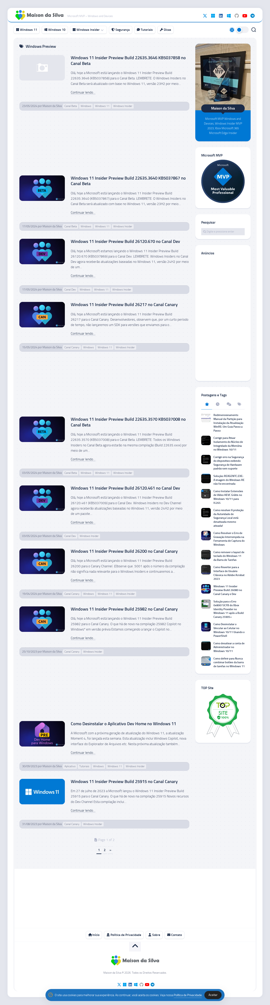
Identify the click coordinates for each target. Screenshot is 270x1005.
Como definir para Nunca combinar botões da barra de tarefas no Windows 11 (229, 662)
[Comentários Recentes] (228, 404)
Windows (86, 106)
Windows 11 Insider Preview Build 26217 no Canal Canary (124, 304)
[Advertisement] (104, 146)
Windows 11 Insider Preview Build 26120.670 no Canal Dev (125, 241)
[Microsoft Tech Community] (213, 16)
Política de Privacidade (125, 935)
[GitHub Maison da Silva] (236, 16)
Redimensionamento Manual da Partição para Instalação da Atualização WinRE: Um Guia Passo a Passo (228, 422)
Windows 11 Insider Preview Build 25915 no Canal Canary (124, 781)
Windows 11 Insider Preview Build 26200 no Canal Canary (124, 551)
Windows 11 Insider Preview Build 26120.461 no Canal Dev (125, 488)
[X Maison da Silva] (205, 16)
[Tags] (239, 404)
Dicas (167, 30)
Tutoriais (146, 30)
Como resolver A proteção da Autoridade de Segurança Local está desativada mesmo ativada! (228, 518)
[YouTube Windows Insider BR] (244, 16)
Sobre (155, 935)
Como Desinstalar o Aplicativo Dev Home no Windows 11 (123, 723)
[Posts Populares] (206, 404)
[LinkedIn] (221, 16)
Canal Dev (70, 289)
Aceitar (213, 995)
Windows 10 (56, 30)
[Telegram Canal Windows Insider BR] (252, 16)
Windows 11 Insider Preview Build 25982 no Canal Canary (124, 609)
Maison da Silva (52, 106)
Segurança (122, 30)
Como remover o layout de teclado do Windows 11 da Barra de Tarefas (228, 556)
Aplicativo (70, 766)
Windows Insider (88, 30)
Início (95, 935)
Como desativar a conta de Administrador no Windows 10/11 (229, 647)
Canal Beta (70, 106)
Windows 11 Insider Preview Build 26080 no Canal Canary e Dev (227, 590)
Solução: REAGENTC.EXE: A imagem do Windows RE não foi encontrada (229, 479)
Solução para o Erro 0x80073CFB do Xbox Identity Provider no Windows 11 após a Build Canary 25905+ (228, 609)
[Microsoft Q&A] (229, 16)
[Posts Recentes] (217, 404)
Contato (176, 935)
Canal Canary (71, 347)
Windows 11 (28, 30)
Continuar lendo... (83, 92)
